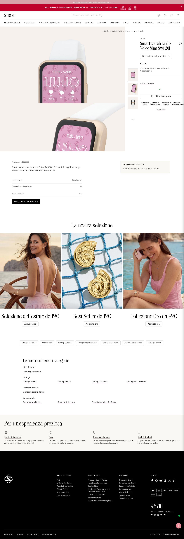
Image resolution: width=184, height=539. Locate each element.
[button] (161, 106)
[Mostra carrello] (178, 15)
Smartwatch (138, 31)
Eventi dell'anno (125, 492)
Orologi (128, 31)
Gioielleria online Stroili (112, 31)
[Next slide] (133, 119)
